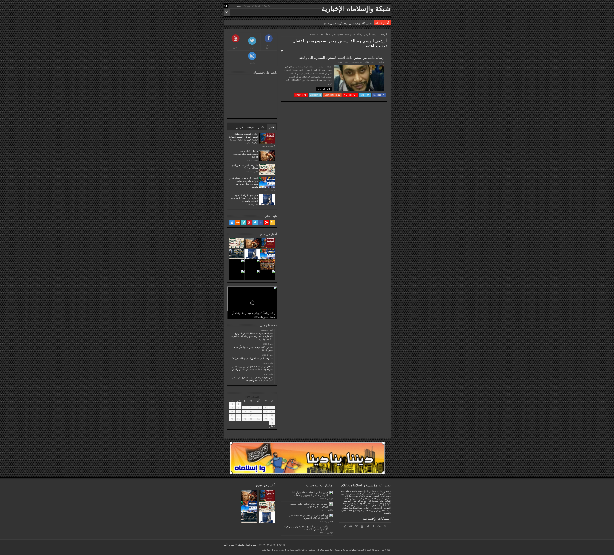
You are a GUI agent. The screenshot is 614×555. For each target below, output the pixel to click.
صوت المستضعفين (355, 62)
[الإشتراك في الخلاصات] (282, 50)
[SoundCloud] (249, 6)
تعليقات (250, 127)
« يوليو (272, 426)
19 (258, 415)
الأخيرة (271, 127)
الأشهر (261, 127)
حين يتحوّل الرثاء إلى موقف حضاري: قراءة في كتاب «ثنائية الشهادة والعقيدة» (244, 198)
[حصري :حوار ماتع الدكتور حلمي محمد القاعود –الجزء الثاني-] (331, 504)
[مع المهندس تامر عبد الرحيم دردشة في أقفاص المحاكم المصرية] (331, 515)
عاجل (346, 62)
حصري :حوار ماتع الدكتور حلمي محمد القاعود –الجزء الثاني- (309, 505)
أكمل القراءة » (324, 89)
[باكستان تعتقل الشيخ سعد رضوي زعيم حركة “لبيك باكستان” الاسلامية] (331, 526)
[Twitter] (259, 6)
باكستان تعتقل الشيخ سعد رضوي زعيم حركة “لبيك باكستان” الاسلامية (305, 528)
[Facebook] (262, 6)
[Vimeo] (252, 6)
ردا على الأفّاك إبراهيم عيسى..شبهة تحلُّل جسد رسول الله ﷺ (245, 154)
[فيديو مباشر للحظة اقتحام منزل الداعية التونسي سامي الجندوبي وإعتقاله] (331, 492)
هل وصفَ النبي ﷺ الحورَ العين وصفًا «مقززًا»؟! (352, 23)
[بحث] (226, 6)
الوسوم (239, 127)
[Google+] (265, 6)
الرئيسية (383, 34)
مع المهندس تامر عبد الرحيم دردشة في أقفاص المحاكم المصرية (308, 516)
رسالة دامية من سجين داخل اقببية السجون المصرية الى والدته (341, 57)
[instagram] (245, 6)
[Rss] (269, 6)
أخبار (365, 62)
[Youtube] (256, 6)
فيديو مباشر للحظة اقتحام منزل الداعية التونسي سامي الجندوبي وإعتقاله (308, 494)
